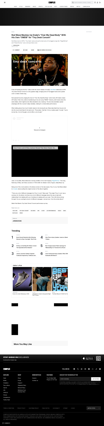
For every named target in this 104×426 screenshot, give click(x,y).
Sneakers (15, 292)
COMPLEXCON (86, 6)
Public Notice (45, 408)
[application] (40, 161)
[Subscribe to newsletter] (96, 379)
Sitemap (65, 408)
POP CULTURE (48, 6)
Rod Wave (53, 89)
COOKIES (73, 408)
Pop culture (6, 385)
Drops (19, 380)
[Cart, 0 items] (100, 2)
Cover (42, 210)
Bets (46, 235)
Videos (59, 210)
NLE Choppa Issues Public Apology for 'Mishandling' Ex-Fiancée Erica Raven (55, 246)
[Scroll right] (67, 279)
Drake (21, 212)
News (64, 210)
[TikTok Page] (96, 369)
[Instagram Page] (85, 369)
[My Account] (97, 2)
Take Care (14, 210)
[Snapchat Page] (92, 369)
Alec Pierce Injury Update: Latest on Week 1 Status (56, 238)
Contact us (35, 380)
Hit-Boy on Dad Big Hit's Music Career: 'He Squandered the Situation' (26, 246)
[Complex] (52, 2)
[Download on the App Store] (88, 358)
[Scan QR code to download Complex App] (98, 358)
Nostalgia (15, 212)
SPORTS (41, 6)
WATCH (78, 6)
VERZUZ (72, 6)
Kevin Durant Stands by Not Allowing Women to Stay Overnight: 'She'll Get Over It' (26, 238)
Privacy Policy (82, 384)
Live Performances (51, 210)
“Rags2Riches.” (56, 180)
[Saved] (95, 2)
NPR (38, 210)
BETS (55, 6)
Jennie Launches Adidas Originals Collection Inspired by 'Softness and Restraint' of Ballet (26, 254)
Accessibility (56, 408)
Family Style (6, 399)
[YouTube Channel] (89, 369)
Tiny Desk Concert (24, 210)
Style (17, 251)
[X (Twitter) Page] (78, 369)
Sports (18, 235)
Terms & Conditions (8, 408)
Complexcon (6, 397)
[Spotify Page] (100, 369)
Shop (19, 378)
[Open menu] (4, 2)
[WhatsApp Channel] (81, 369)
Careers (34, 378)
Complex (15, 189)
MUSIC (34, 6)
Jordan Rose (17, 221)
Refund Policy (21, 387)
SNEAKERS (27, 6)
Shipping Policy (22, 385)
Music (13, 31)
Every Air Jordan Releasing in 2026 (21, 293)
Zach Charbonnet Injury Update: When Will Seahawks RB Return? (56, 254)
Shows (5, 395)
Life (4, 390)
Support (20, 383)
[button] (94, 408)
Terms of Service (92, 384)
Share (32, 50)
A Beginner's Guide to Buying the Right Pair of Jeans (41, 294)
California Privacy (34, 408)
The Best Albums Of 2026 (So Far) (60, 293)
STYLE (20, 6)
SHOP (15, 6)
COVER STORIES (63, 6)
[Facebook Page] (74, 369)
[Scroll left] (13, 279)
